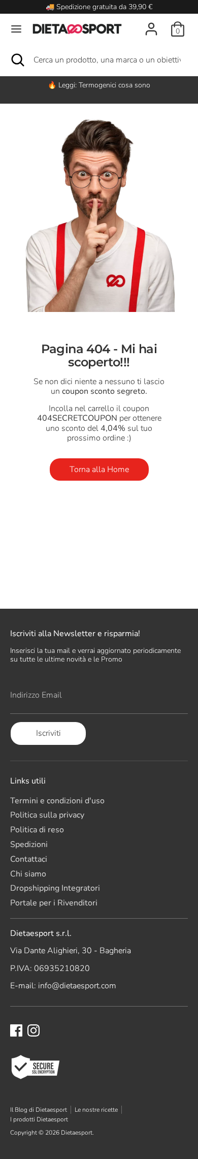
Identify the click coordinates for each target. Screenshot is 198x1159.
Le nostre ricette (96, 1110)
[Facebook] (16, 1030)
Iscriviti (48, 733)
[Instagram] (33, 1030)
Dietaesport (76, 1133)
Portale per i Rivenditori (53, 903)
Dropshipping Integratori (55, 888)
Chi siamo (28, 874)
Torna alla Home (99, 469)
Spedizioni (29, 844)
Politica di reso (37, 829)
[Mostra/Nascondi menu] (16, 29)
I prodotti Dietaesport (39, 1119)
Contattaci (28, 859)
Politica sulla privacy (47, 815)
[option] (99, 85)
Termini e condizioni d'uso (57, 800)
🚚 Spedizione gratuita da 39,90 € (99, 7)
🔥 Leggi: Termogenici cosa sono (99, 85)
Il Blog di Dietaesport (38, 1110)
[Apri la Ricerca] (17, 60)
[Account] (151, 23)
